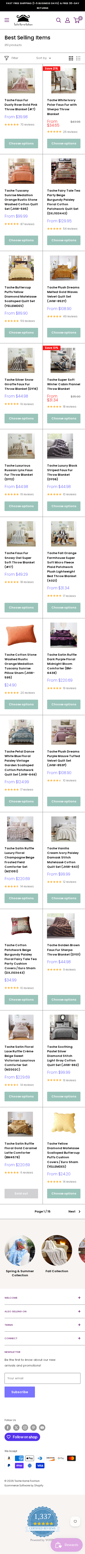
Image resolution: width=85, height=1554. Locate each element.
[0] (77, 20)
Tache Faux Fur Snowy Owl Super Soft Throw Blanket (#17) (20, 560)
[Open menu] (7, 20)
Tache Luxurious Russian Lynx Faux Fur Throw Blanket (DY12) (19, 472)
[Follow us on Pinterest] (33, 1427)
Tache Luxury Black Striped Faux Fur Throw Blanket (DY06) (62, 472)
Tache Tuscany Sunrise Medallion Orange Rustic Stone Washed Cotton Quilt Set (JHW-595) (21, 199)
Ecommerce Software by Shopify (24, 1485)
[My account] (67, 20)
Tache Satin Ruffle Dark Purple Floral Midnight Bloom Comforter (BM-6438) (62, 663)
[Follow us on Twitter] (16, 1427)
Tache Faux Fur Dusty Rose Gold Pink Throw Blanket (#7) (21, 104)
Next (71, 1211)
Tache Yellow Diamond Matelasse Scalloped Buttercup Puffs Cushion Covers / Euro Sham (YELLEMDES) (63, 1155)
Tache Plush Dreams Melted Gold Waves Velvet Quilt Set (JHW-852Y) (63, 294)
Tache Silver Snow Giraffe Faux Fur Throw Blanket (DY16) (21, 384)
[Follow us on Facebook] (8, 1427)
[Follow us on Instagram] (25, 1427)
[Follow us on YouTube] (42, 1427)
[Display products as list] (78, 58)
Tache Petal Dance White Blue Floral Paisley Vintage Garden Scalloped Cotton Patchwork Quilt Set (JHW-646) (21, 763)
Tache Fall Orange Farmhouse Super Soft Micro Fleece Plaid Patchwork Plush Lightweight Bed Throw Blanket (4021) (61, 567)
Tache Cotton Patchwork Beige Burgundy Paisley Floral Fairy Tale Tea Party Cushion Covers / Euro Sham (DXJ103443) (21, 959)
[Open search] (58, 20)
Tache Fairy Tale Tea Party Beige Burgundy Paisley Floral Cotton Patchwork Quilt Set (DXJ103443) (63, 202)
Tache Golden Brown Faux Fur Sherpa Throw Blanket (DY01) (63, 949)
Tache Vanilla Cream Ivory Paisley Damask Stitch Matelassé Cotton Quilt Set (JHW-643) (63, 857)
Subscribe (19, 1392)
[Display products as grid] (71, 58)
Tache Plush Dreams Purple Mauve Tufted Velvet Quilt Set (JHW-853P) (63, 758)
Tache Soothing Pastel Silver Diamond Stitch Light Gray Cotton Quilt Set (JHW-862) (63, 1056)
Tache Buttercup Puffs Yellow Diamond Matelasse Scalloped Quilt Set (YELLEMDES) (20, 296)
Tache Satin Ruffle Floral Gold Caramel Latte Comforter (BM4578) (21, 1150)
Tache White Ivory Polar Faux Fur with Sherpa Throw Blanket (62, 107)
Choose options (21, 143)
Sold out (21, 1193)
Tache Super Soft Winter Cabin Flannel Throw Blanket (63, 384)
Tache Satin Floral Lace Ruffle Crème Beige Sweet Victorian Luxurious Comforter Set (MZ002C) (20, 1058)
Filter (15, 58)
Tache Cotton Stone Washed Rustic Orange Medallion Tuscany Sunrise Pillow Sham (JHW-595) (20, 666)
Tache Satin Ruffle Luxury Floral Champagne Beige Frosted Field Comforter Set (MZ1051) (19, 859)
